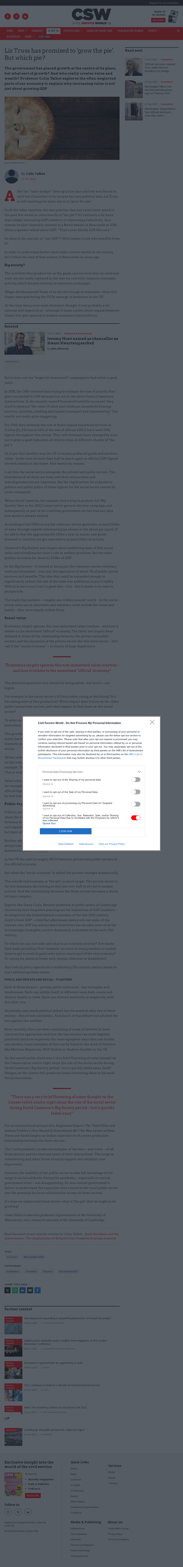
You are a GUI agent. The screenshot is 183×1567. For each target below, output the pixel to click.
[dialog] (91, 783)
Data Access (86, 843)
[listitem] (91, 772)
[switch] (135, 779)
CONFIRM (65, 831)
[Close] (153, 723)
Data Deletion (66, 843)
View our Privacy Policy (112, 843)
